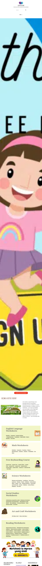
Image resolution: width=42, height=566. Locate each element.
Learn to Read (25, 529)
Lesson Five (11, 466)
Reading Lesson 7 (25, 532)
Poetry (27, 437)
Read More (8, 536)
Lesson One (8, 464)
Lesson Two (14, 464)
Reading (8, 435)
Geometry (19, 450)
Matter (17, 483)
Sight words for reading (16, 529)
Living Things (31, 484)
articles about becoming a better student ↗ (8, 563)
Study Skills (22, 437)
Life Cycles (31, 480)
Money (29, 450)
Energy (20, 484)
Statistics (21, 451)
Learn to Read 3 (17, 530)
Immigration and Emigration (12, 501)
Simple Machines (26, 483)
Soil (20, 483)
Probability (30, 451)
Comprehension (10, 437)
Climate (19, 481)
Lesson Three (21, 464)
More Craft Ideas (23, 516)
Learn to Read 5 (9, 532)
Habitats (25, 484)
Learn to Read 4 (25, 530)
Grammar (13, 435)
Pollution (27, 481)
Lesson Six (17, 466)
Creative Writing (19, 435)
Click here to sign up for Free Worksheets (21, 393)
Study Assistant (21, 5)
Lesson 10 (21, 467)
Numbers (14, 450)
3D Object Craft (15, 516)
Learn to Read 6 (17, 532)
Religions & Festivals (25, 500)
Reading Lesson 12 (25, 534)
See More (12, 438)
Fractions (24, 450)
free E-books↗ (18, 562)
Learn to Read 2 (9, 530)
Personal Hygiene (21, 503)
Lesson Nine (15, 467)
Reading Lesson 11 (15, 534)
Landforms (25, 480)
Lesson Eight (9, 467)
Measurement (15, 451)
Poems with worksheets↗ (32, 562)
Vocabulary (17, 437)
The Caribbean (13, 503)
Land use (14, 481)
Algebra (25, 451)
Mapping (14, 486)
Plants (22, 481)
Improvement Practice (11, 527)
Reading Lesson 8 (10, 533)
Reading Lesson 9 (18, 533)
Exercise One (27, 467)
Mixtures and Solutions (17, 480)
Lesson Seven (24, 466)
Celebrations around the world (13, 500)
